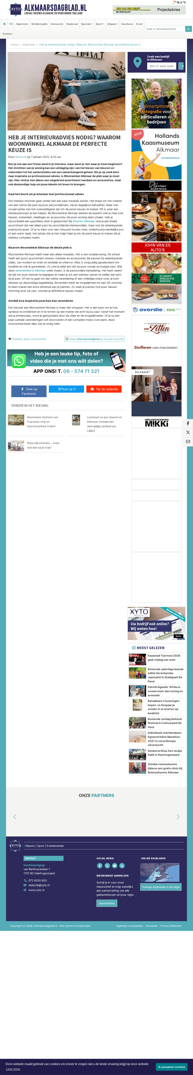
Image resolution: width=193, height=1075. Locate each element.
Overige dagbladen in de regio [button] (161, 887)
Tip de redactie (107, 389)
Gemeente (57, 24)
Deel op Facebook (29, 391)
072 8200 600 (37, 880)
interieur (17, 339)
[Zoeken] (188, 29)
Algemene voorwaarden (129, 926)
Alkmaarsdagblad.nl (55, 7)
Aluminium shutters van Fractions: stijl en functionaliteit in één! (42, 421)
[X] (107, 865)
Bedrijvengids (39, 24)
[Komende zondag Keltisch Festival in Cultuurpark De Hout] (137, 723)
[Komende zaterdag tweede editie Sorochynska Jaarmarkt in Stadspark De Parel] (137, 673)
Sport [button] (99, 24)
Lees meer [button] (13, 1069)
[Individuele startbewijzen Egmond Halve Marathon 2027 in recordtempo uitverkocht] (137, 736)
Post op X (68, 389)
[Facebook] (100, 865)
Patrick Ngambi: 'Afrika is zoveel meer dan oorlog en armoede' (165, 691)
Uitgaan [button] (111, 24)
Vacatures (127, 24)
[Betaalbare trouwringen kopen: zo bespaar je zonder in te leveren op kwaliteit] (137, 705)
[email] (188, 441)
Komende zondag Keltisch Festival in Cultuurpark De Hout (165, 723)
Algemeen (22, 24)
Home (14, 44)
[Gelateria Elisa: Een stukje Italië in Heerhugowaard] (137, 754)
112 (11, 24)
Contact (7, 33)
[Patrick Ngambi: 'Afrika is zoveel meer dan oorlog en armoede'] (137, 691)
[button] (10, 817)
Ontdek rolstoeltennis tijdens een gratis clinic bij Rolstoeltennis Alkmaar (165, 768)
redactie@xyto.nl (39, 885)
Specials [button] (86, 24)
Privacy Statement (171, 926)
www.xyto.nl (36, 890)
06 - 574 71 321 (81, 371)
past (26, 339)
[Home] (4, 24)
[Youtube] (115, 865)
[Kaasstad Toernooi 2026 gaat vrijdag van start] (137, 659)
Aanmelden (107, 903)
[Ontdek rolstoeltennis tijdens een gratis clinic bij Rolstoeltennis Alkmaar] (137, 768)
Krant (139, 24)
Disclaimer (152, 926)
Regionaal (72, 24)
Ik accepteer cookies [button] (172, 1066)
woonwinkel (38, 339)
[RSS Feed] (122, 865)
